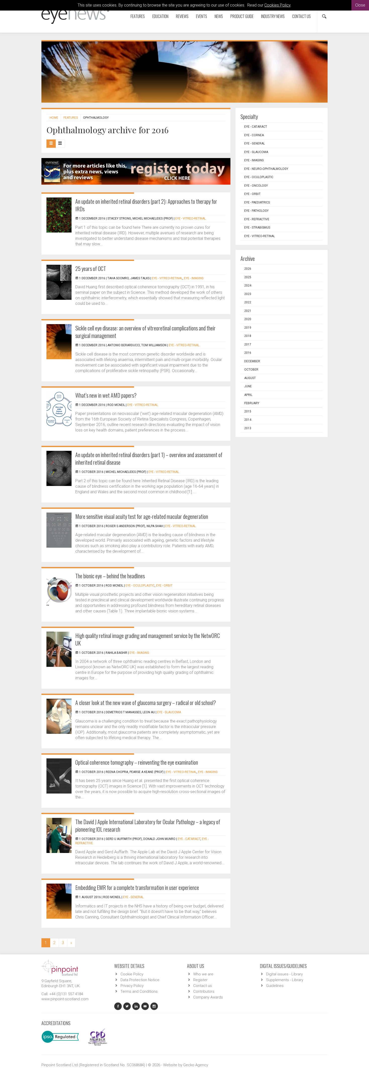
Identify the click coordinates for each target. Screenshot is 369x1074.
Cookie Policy (131, 974)
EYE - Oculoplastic (140, 585)
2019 (247, 327)
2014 (247, 419)
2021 (247, 311)
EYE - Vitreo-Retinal (190, 218)
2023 (247, 294)
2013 (247, 428)
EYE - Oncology (256, 185)
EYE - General (133, 897)
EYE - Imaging (194, 278)
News (219, 16)
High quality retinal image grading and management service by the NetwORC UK (147, 639)
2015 (247, 411)
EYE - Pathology (256, 210)
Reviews (182, 16)
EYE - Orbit (164, 585)
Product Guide (242, 16)
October (251, 369)
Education (160, 16)
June (248, 386)
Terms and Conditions (139, 991)
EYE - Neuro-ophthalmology (266, 169)
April (248, 395)
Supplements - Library (284, 980)
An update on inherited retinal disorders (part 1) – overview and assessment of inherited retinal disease (148, 458)
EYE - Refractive (256, 219)
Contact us (301, 16)
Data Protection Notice (139, 980)
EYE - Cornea (254, 135)
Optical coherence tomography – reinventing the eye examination (136, 762)
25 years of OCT (90, 268)
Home (54, 117)
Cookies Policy (277, 5)
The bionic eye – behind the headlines (110, 576)
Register (200, 980)
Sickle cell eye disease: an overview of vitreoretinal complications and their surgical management (145, 331)
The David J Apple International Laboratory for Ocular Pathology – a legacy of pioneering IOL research (147, 825)
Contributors (203, 991)
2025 (247, 277)
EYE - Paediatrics (257, 202)
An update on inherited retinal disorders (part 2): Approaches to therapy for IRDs (146, 205)
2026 (247, 268)
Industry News (273, 16)
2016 (247, 352)
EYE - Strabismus (257, 227)
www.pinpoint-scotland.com (65, 999)
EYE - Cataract (189, 839)
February (251, 403)
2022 (247, 302)
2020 (247, 319)
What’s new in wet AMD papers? (106, 395)
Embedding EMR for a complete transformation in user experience (137, 887)
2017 (247, 344)
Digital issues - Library (284, 974)
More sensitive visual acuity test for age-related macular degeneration (141, 516)
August (250, 378)
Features (138, 16)
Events (201, 16)
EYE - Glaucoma (169, 712)
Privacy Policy (132, 985)
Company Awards (208, 997)
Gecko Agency (195, 1065)
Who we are (203, 974)
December (252, 361)
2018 (247, 336)
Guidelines (275, 985)
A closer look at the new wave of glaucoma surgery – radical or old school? (145, 702)
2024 (247, 285)
